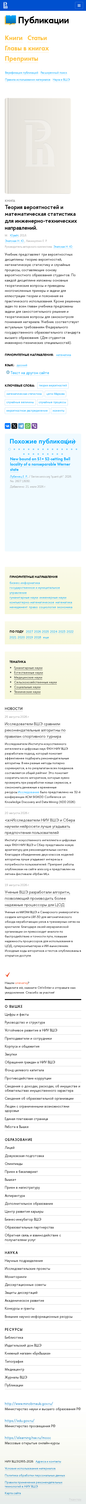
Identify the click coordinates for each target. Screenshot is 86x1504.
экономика (64, 607)
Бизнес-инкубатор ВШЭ (23, 1219)
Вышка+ (10, 1179)
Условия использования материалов (30, 1468)
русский (22, 365)
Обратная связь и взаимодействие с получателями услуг (33, 1237)
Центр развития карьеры (24, 1211)
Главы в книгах (27, 48)
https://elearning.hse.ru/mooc (28, 1437)
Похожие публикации (42, 441)
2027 (29, 631)
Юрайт (14, 235)
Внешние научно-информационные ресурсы (39, 1316)
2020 (21, 637)
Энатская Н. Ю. (15, 241)
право (33, 607)
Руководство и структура (25, 1022)
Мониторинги (16, 1276)
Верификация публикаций (21, 73)
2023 (62, 631)
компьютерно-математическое (32, 602)
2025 (45, 631)
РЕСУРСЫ (14, 1329)
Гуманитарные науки (28, 667)
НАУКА (11, 1252)
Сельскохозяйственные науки (35, 682)
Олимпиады (14, 1163)
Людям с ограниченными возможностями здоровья (37, 1108)
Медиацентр (14, 1369)
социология (47, 607)
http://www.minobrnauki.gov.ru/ (29, 1403)
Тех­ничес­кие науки (27, 691)
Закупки (11, 1054)
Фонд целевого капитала (24, 1070)
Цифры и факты (17, 1014)
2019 (29, 637)
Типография (14, 1361)
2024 (53, 631)
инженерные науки (52, 597)
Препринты (21, 58)
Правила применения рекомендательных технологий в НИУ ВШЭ (33, 1484)
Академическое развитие (24, 1300)
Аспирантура (15, 1195)
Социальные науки (27, 687)
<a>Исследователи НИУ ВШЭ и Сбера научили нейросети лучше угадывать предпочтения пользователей (40, 826)
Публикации (43, 20)
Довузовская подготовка (24, 1155)
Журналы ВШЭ (16, 1377)
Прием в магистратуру (22, 1187)
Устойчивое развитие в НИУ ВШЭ (31, 1030)
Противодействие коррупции (28, 1078)
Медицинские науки (28, 677)
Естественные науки (28, 672)
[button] (9, 449)
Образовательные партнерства (29, 1227)
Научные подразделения (24, 1260)
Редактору (75, 1499)
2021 (13, 637)
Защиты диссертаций (21, 1292)
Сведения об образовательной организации (39, 1098)
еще (46, 637)
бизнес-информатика (25, 583)
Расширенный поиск (54, 73)
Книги (14, 38)
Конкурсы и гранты (19, 1308)
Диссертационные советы (25, 1284)
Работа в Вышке (17, 1126)
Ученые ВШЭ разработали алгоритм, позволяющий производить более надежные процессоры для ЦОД (37, 898)
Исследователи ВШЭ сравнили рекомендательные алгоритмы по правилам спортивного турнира (35, 730)
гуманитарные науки (24, 597)
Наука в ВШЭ (61, 80)
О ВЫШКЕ (14, 1006)
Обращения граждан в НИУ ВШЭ (30, 1062)
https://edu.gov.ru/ (19, 1420)
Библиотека (14, 1337)
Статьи (37, 38)
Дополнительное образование (29, 1203)
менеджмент (19, 607)
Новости (14, 708)
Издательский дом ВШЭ (23, 1345)
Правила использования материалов (27, 80)
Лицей (10, 1147)
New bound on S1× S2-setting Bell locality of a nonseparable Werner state (40, 464)
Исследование (28, 792)
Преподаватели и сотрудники (28, 1038)
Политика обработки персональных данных (35, 1475)
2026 (37, 631)
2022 (70, 631)
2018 (37, 637)
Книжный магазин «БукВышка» (28, 1353)
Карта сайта (13, 1493)
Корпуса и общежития (22, 1046)
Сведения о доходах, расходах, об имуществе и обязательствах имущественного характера (42, 1088)
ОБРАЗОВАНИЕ (18, 1139)
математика (63, 602)
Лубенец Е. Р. (18, 477)
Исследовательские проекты (27, 1268)
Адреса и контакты (48, 1461)
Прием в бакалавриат (21, 1171)
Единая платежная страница (26, 1118)
